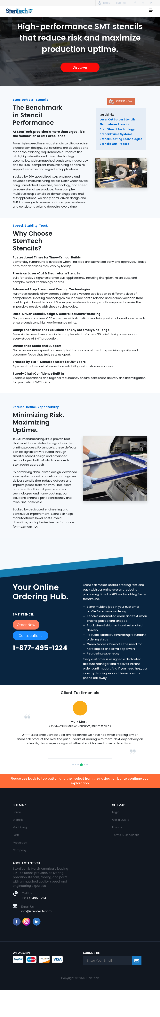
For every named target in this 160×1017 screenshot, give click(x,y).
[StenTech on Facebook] (135, 2)
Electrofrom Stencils (114, 124)
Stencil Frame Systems (116, 134)
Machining (20, 832)
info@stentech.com (36, 915)
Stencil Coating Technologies (121, 139)
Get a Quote (120, 824)
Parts (16, 839)
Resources (20, 847)
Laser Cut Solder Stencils (117, 119)
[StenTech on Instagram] (143, 2)
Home (17, 816)
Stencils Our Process (114, 144)
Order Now (124, 101)
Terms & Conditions (125, 839)
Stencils (18, 824)
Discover (80, 67)
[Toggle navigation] (150, 11)
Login (115, 816)
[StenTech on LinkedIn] (151, 2)
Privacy (117, 832)
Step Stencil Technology (117, 129)
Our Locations (31, 635)
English (121, 3)
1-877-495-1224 (34, 902)
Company (19, 854)
